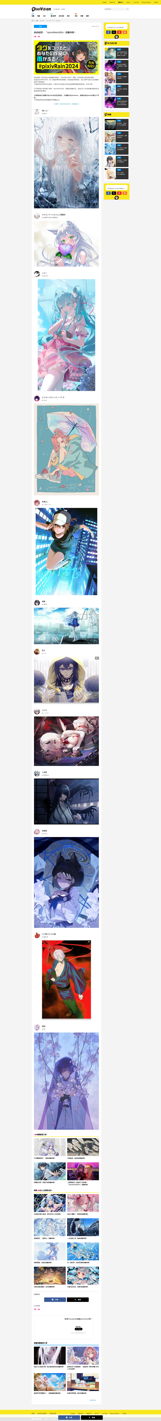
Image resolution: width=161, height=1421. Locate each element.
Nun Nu (46, 276)
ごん (45, 653)
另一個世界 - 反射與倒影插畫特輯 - (78, 1262)
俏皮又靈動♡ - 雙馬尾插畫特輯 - (78, 1214)
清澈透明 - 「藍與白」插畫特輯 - (44, 1238)
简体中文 (112, 2)
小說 (44, 16)
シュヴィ (46, 713)
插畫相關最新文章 (40, 1343)
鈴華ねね (46, 775)
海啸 (43, 601)
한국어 (128, 2)
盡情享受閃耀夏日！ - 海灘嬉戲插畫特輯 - (47, 1393)
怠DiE (45, 604)
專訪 (76, 16)
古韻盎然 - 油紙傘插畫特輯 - (76, 1158)
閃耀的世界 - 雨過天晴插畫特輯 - (44, 1182)
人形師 (44, 772)
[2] (66, 703)
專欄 (81, 16)
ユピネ (44, 710)
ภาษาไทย (136, 2)
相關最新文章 (41, 1134)
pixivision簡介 (42, 1413)
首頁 (33, 20)
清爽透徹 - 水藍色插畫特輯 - (43, 1262)
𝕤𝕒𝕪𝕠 (45, 400)
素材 (68, 16)
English (104, 2)
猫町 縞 (46, 937)
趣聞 (87, 16)
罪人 (43, 650)
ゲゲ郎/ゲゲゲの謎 (49, 934)
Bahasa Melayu (146, 2)
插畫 (33, 16)
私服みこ (45, 502)
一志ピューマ (48, 504)
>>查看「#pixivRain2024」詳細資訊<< (66, 104)
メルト (44, 273)
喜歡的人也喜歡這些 (43, 1190)
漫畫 (38, 16)
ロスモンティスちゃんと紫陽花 (53, 215)
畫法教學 (53, 16)
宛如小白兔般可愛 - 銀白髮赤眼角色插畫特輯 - (49, 1367)
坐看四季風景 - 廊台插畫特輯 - (77, 1393)
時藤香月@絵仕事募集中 (51, 217)
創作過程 (61, 16)
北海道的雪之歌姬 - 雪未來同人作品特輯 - (47, 1214)
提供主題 (53, 1413)
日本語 (156, 2)
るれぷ (46, 833)
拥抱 (43, 1026)
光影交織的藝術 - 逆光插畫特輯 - (44, 1287)
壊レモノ (45, 111)
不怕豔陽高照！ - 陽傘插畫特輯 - (44, 1158)
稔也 (45, 113)
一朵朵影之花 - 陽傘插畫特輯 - (77, 1238)
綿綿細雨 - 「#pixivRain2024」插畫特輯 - (50, 20)
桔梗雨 (44, 831)
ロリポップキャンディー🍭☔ (53, 397)
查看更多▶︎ (93, 1400)
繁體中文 (120, 2)
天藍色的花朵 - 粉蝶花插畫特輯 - (78, 1287)
